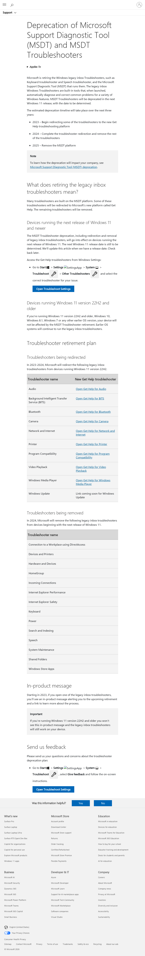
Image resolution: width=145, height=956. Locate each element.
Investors (102, 900)
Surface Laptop (10, 827)
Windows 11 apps (11, 861)
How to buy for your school (109, 844)
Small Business (10, 917)
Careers (101, 877)
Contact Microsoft (23, 944)
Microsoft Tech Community (62, 900)
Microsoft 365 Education (108, 838)
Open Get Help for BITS (90, 398)
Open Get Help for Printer (91, 444)
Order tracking (57, 844)
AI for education (105, 861)
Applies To (35, 66)
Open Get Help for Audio (91, 389)
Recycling (97, 944)
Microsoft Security (12, 883)
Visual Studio (56, 917)
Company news (104, 888)
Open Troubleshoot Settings (53, 289)
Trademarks (68, 944)
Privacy (39, 944)
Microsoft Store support (61, 832)
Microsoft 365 (10, 894)
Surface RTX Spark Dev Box (15, 838)
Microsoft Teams (11, 905)
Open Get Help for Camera (92, 421)
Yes (81, 803)
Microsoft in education (107, 821)
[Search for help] (12, 4)
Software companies (59, 911)
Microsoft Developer (60, 883)
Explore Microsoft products (15, 855)
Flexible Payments (58, 861)
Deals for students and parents (111, 855)
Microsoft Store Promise (61, 855)
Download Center (58, 827)
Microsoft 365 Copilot (13, 911)
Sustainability (104, 917)
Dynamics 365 (10, 888)
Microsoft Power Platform (15, 900)
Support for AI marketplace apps (65, 894)
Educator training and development (113, 849)
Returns (54, 838)
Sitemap (7, 944)
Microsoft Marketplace (61, 905)
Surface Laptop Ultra (13, 832)
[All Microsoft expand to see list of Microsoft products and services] (4, 5)
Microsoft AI (9, 877)
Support (8, 12)
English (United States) (19, 927)
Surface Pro (9, 821)
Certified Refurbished (60, 849)
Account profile (57, 821)
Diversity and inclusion (108, 905)
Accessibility (103, 911)
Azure (53, 877)
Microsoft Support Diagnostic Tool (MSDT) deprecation (63, 167)
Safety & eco (83, 944)
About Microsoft (105, 883)
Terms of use (52, 944)
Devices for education (107, 827)
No (103, 803)
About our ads (112, 944)
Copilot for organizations (14, 844)
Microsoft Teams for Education (111, 832)
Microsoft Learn (58, 888)
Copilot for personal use (14, 849)
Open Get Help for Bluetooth (93, 411)
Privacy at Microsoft (106, 894)
